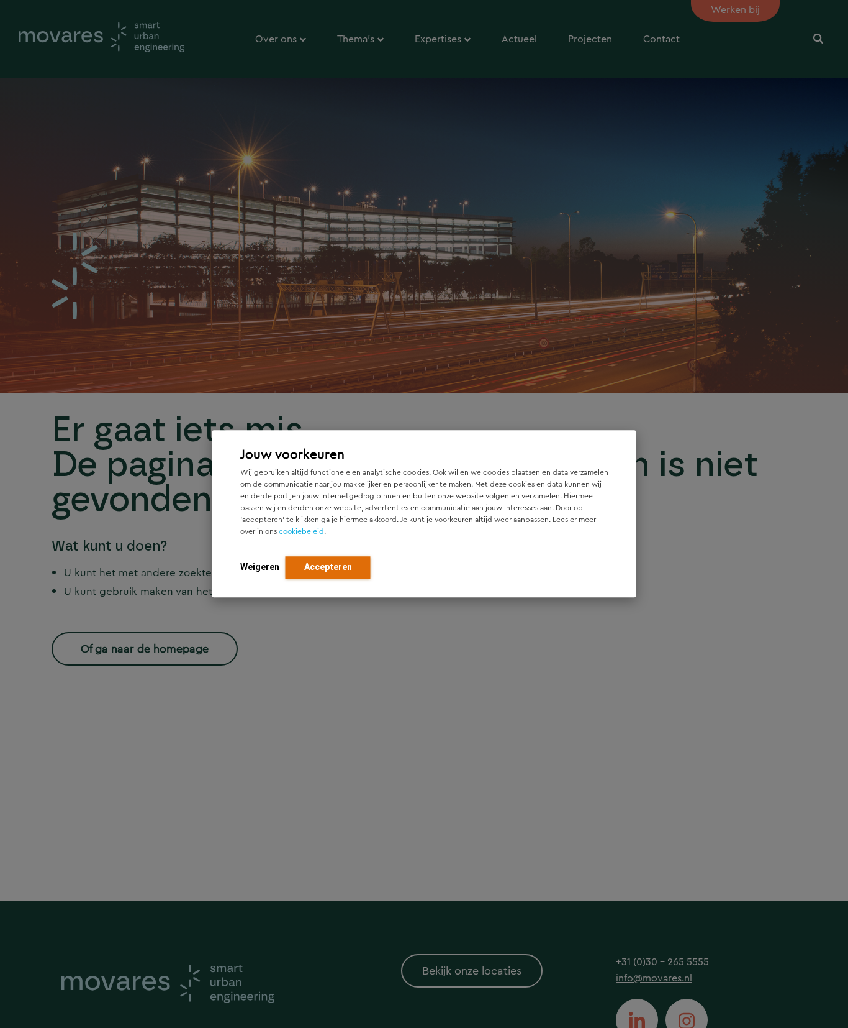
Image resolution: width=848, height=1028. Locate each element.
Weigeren (259, 567)
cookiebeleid (301, 532)
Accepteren (328, 567)
